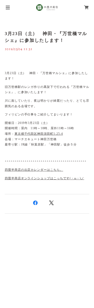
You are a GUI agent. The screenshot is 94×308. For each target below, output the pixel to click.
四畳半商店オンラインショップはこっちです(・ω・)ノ (44, 178)
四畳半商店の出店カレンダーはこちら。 (34, 170)
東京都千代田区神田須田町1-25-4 (39, 133)
